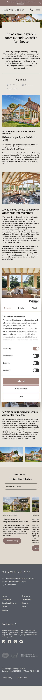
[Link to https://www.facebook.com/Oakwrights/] (9, 641)
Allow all (21, 381)
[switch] (36, 356)
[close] (40, 3)
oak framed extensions (30, 159)
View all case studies (13, 486)
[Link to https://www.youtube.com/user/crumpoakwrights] (21, 641)
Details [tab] (21, 308)
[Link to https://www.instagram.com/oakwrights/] (3, 641)
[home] (13, 10)
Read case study (12, 541)
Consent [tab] (7, 308)
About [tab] (34, 308)
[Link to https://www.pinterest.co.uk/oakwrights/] (15, 641)
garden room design (20, 223)
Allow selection (21, 389)
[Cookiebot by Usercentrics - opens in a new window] (29, 301)
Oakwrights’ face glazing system (17, 249)
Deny (21, 396)
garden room (17, 255)
